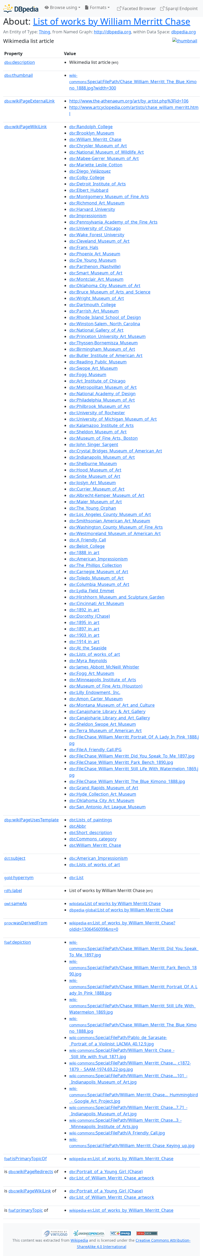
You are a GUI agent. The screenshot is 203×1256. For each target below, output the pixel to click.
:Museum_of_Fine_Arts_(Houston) (105, 686)
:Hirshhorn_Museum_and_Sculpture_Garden (116, 597)
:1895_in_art (84, 622)
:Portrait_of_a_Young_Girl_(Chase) (106, 1171)
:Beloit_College (87, 546)
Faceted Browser (138, 8)
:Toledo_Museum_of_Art (96, 578)
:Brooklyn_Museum (91, 133)
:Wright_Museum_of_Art (96, 298)
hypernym (19, 877)
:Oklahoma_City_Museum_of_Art (104, 285)
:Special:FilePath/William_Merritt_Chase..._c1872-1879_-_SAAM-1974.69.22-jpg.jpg (130, 1066)
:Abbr (77, 826)
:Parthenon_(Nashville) (95, 266)
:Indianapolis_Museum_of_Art (102, 457)
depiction (17, 942)
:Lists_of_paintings (90, 820)
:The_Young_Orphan (92, 508)
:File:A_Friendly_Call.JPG (95, 749)
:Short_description (90, 832)
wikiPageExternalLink (29, 101)
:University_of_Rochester (97, 413)
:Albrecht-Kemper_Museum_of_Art (106, 495)
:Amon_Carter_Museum (96, 699)
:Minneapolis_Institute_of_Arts (102, 680)
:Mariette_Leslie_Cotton (95, 165)
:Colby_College (86, 177)
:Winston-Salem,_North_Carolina (104, 324)
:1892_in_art (84, 610)
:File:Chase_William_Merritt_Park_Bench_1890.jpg (121, 762)
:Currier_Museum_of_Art (96, 489)
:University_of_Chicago (95, 228)
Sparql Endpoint (181, 8)
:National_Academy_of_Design (102, 394)
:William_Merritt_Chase (95, 139)
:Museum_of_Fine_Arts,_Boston (103, 438)
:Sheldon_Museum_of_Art (98, 432)
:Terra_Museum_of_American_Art (105, 730)
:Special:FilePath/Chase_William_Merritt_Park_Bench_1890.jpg (133, 968)
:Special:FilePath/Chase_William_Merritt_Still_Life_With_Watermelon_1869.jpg (132, 1006)
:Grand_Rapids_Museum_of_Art (103, 788)
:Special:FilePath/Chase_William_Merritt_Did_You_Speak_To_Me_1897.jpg (134, 949)
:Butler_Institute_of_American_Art (105, 355)
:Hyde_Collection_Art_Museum (102, 794)
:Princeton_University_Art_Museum (107, 336)
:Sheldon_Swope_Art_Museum (102, 724)
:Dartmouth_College (92, 305)
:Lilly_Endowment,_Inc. (94, 692)
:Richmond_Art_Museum (96, 203)
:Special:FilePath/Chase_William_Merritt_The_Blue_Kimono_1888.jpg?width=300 (133, 82)
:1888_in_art (84, 552)
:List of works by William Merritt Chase (115, 903)
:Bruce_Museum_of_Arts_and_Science (109, 292)
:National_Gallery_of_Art (96, 330)
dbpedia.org (183, 32)
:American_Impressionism (98, 559)
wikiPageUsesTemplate (31, 820)
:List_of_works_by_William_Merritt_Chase (121, 1158)
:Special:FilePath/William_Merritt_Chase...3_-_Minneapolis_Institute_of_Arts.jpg (125, 1123)
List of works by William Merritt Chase (111, 21)
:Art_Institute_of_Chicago (97, 381)
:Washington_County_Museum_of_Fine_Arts (116, 527)
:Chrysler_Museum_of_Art (98, 146)
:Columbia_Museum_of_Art (99, 584)
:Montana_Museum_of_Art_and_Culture (112, 705)
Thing (44, 32)
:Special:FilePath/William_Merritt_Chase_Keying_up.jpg (132, 1142)
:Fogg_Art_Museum (91, 673)
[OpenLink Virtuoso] (55, 1233)
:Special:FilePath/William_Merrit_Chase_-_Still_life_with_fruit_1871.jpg (121, 1053)
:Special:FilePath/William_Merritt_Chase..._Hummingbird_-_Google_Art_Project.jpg (133, 1095)
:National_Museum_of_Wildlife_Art (106, 152)
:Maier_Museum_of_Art (95, 502)
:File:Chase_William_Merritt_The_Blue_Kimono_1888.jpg (127, 781)
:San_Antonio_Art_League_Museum (107, 807)
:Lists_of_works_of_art (94, 654)
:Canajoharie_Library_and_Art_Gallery (109, 718)
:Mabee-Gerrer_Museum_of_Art (104, 158)
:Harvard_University (92, 209)
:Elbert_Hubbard (88, 190)
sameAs (15, 903)
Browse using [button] (63, 7)
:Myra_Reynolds (88, 660)
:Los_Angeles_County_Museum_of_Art (110, 514)
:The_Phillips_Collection (95, 565)
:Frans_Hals (83, 247)
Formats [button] (98, 7)
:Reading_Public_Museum (98, 362)
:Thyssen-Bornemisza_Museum (103, 343)
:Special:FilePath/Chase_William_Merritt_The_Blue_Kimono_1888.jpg (133, 1025)
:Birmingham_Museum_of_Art (102, 349)
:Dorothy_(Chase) (89, 616)
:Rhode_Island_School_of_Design (105, 317)
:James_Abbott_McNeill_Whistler (104, 667)
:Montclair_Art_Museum (96, 279)
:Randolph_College (91, 127)
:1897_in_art (84, 629)
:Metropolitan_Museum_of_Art (103, 387)
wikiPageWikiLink (25, 127)
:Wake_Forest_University (96, 235)
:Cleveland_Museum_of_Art (99, 241)
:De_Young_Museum (92, 260)
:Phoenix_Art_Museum (94, 254)
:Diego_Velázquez (90, 171)
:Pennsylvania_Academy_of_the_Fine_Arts (113, 222)
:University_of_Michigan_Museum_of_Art (113, 419)
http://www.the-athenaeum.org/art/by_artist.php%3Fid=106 (128, 101)
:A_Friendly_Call (87, 540)
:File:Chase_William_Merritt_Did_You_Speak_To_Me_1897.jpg (132, 756)
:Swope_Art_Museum (93, 368)
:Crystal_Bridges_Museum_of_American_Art (115, 451)
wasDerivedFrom (25, 923)
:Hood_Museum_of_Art (95, 470)
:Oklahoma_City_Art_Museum (101, 800)
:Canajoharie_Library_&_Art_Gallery (107, 711)
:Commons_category (93, 839)
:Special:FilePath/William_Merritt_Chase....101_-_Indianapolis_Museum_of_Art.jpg (128, 1079)
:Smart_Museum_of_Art (95, 273)
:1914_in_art (84, 641)
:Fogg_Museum (87, 374)
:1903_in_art (84, 635)
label (13, 890)
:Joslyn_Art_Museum (92, 483)
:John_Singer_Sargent (93, 444)
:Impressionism (88, 216)
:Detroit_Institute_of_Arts (97, 184)
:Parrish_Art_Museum (94, 311)
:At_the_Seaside (88, 648)
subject (14, 858)
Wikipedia (79, 1240)
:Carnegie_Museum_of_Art (98, 571)
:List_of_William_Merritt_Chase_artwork (111, 1178)
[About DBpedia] (20, 8)
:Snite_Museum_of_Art (94, 476)
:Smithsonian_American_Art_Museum (109, 521)
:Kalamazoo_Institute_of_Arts (101, 425)
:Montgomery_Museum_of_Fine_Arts (109, 196)
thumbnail (18, 75)
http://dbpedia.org (112, 32)
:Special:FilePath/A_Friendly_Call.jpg (117, 1133)
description (19, 62)
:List (76, 877)
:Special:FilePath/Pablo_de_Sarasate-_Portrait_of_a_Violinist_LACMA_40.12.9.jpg (118, 1041)
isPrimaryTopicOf (25, 1158)
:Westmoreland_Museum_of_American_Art (115, 533)
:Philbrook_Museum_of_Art (99, 406)
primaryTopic (25, 1210)
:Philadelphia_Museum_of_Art (102, 400)
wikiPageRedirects (30, 1171)
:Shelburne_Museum (93, 463)
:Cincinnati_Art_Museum (96, 603)
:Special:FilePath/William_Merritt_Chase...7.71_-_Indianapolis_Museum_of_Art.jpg (128, 1110)
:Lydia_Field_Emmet (91, 591)
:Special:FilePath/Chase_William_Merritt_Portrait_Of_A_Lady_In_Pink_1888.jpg (133, 987)
